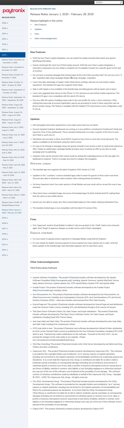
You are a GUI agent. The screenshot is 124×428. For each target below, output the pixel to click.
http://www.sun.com (41, 297)
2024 (5, 33)
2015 (5, 239)
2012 (5, 255)
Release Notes (8, 17)
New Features (41, 24)
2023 (5, 39)
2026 (5, 23)
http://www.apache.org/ (61, 280)
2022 (5, 44)
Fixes (37, 34)
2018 (5, 223)
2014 (5, 244)
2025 (5, 28)
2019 (5, 218)
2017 (5, 228)
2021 (5, 49)
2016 (5, 234)
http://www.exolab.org (42, 290)
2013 (5, 250)
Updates (38, 29)
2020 (5, 55)
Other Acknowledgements (46, 38)
